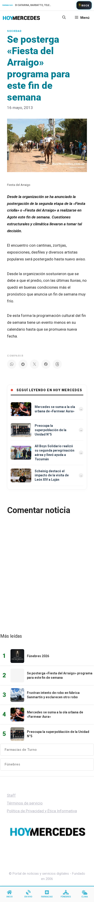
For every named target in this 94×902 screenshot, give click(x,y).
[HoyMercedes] (21, 18)
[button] (64, 18)
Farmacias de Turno (21, 750)
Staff (11, 795)
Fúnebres (12, 764)
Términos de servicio (25, 803)
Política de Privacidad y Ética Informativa (42, 811)
